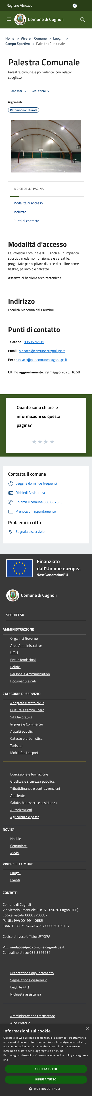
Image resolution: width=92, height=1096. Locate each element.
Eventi (15, 880)
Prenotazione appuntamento (32, 973)
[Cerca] (82, 19)
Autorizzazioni (21, 809)
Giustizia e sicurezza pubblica (32, 781)
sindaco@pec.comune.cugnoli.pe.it (41, 359)
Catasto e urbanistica (26, 738)
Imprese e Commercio (26, 724)
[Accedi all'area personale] (74, 5)
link (5, 1060)
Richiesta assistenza (25, 994)
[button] (46, 1088)
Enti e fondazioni (23, 659)
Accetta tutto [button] (46, 1069)
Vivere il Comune (34, 38)
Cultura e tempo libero (27, 710)
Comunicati (18, 845)
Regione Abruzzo (19, 5)
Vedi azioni (38, 90)
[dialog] (46, 1060)
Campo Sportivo (17, 43)
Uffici (14, 652)
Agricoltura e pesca (24, 816)
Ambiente (17, 795)
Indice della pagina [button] (28, 188)
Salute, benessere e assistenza (33, 802)
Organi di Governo (24, 638)
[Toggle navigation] (9, 19)
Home (9, 38)
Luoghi (58, 38)
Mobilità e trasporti (24, 752)
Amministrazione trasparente (32, 1015)
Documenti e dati (23, 681)
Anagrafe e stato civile (27, 702)
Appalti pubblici (21, 731)
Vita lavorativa (21, 717)
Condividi (16, 90)
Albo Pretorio (20, 1023)
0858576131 (34, 342)
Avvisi (14, 853)
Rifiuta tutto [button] (45, 1079)
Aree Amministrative (26, 645)
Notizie (15, 838)
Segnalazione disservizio (28, 980)
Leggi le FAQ (19, 987)
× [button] (87, 1028)
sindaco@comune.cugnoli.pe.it (42, 350)
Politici (15, 666)
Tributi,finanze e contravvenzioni (35, 788)
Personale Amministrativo (30, 674)
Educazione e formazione (29, 774)
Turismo (16, 745)
